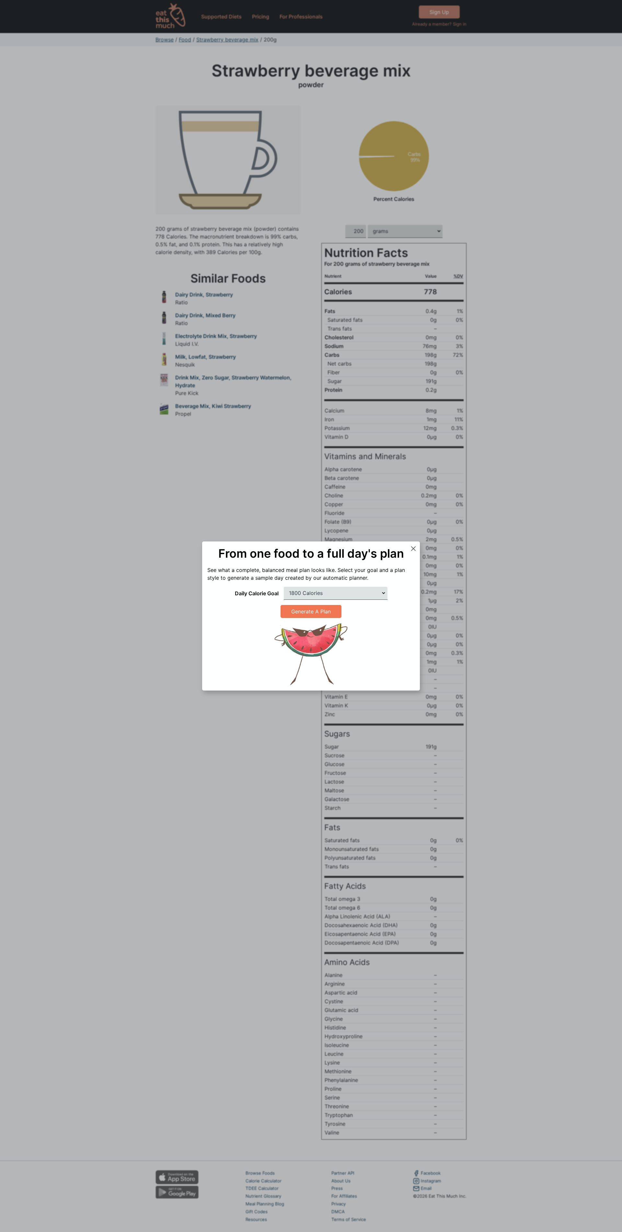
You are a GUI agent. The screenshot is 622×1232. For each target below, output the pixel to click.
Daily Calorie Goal (257, 593)
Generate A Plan (311, 611)
